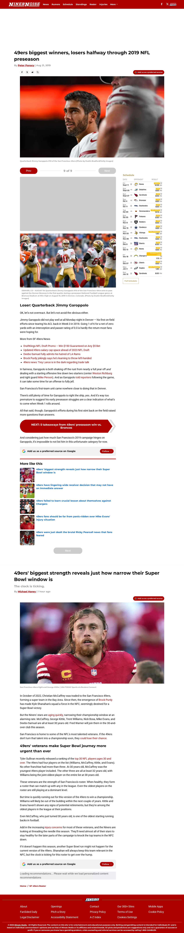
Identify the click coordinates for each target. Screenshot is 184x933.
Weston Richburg (102, 373)
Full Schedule (131, 281)
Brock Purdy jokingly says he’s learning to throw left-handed (57, 358)
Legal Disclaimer (29, 917)
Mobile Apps (156, 906)
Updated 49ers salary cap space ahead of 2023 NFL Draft (56, 350)
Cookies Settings (127, 917)
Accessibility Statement (64, 917)
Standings (81, 4)
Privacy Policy (98, 911)
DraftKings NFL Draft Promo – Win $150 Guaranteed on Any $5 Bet (62, 345)
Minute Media (20, 925)
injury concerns (53, 827)
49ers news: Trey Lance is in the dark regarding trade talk (56, 362)
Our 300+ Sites (125, 906)
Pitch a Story (58, 911)
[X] (167, 4)
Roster (93, 4)
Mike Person (45, 377)
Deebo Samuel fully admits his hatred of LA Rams (51, 354)
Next (107, 170)
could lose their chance (93, 738)
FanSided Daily (28, 911)
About (23, 906)
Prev (28, 170)
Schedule (68, 4)
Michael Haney (27, 591)
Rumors (56, 4)
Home (23, 886)
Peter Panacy (26, 65)
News (46, 4)
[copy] (38, 72)
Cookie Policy (156, 911)
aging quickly (55, 714)
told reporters (83, 377)
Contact (94, 906)
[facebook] (161, 4)
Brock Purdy (105, 699)
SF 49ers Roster (37, 886)
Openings (56, 906)
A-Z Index (95, 917)
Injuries (103, 4)
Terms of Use (125, 911)
